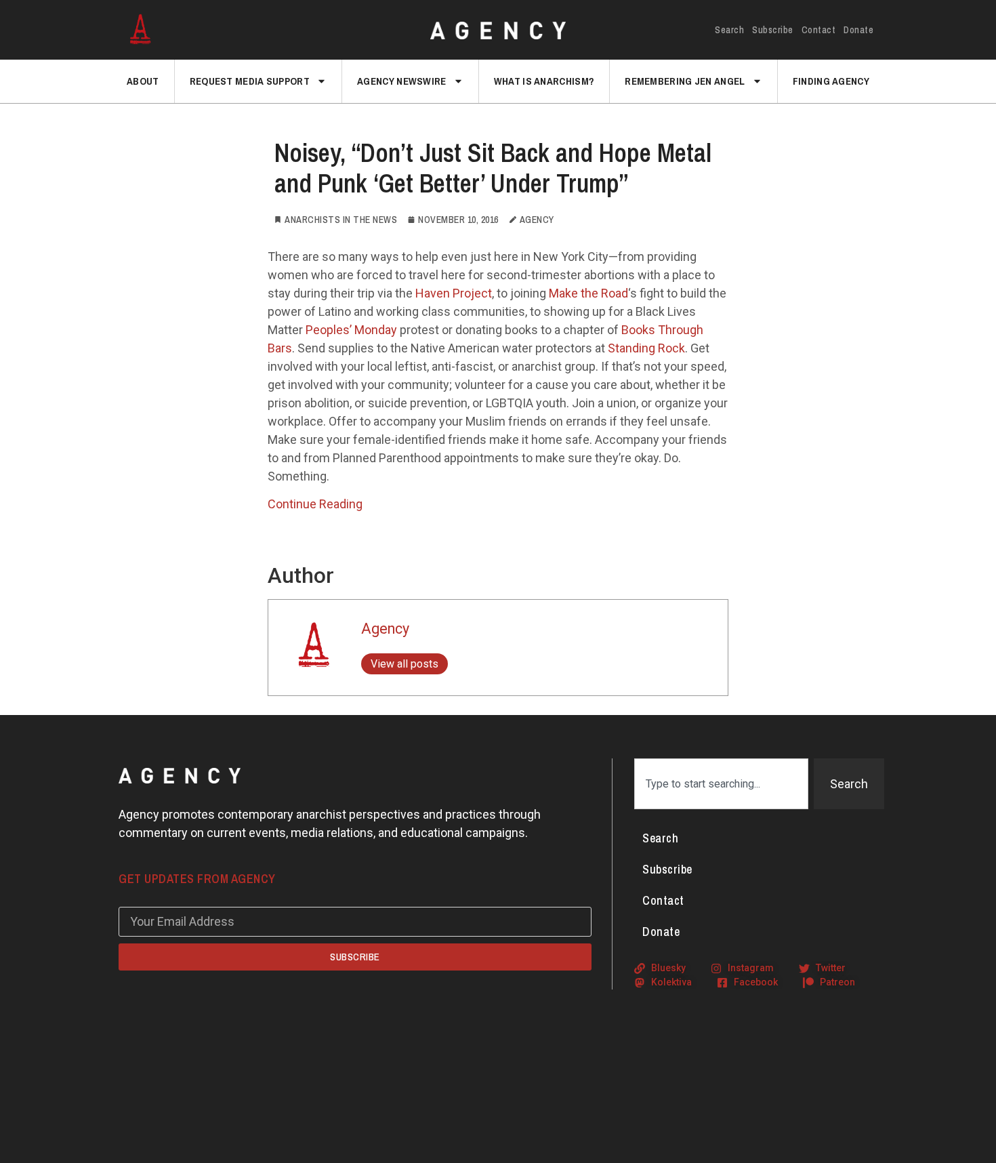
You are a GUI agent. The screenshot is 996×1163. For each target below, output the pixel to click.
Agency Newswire (402, 81)
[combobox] (721, 783)
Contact (819, 30)
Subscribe (772, 30)
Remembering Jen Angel (685, 81)
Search (729, 30)
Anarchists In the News (341, 219)
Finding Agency (831, 81)
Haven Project (453, 293)
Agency (385, 628)
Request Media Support (250, 81)
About (143, 81)
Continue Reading (315, 504)
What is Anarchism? (544, 81)
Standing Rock (646, 348)
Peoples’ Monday (350, 330)
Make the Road (588, 293)
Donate (858, 30)
